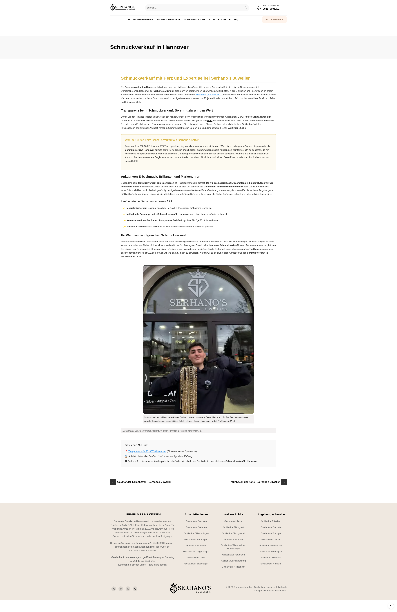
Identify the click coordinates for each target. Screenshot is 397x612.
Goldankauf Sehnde (271, 527)
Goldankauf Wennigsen (270, 551)
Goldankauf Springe (271, 533)
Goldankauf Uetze (270, 539)
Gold (209, 120)
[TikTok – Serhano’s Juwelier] (120, 588)
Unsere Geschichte (195, 19)
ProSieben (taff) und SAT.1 (209, 94)
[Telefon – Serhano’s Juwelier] (135, 588)
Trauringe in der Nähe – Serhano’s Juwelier (254, 482)
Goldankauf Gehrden (196, 527)
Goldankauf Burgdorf (233, 527)
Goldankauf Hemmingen (196, 533)
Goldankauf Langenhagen (196, 551)
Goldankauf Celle (196, 557)
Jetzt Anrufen (274, 19)
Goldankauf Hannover (140, 19)
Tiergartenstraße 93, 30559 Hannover (147, 451)
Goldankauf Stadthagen (196, 563)
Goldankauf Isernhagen (196, 539)
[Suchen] (245, 7)
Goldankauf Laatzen (196, 545)
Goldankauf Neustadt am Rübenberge (233, 547)
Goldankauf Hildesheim (233, 566)
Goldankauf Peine (233, 521)
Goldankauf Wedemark (270, 545)
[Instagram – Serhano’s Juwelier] (113, 588)
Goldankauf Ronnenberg (233, 560)
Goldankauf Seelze (270, 521)
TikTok (164, 146)
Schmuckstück (219, 87)
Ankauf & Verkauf (166, 19)
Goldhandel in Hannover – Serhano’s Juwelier (144, 482)
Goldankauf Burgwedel (233, 533)
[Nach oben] (391, 606)
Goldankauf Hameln (271, 563)
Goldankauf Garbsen (196, 521)
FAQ (236, 19)
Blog (212, 19)
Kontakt (223, 19)
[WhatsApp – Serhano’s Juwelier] (128, 588)
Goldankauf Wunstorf (270, 557)
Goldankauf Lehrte (233, 539)
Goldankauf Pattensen (233, 554)
